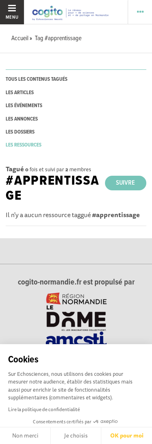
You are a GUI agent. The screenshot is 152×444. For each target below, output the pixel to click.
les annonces (22, 119)
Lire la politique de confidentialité (44, 409)
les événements (24, 105)
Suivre (125, 183)
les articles (20, 92)
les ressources (23, 145)
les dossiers (20, 132)
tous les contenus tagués (36, 79)
